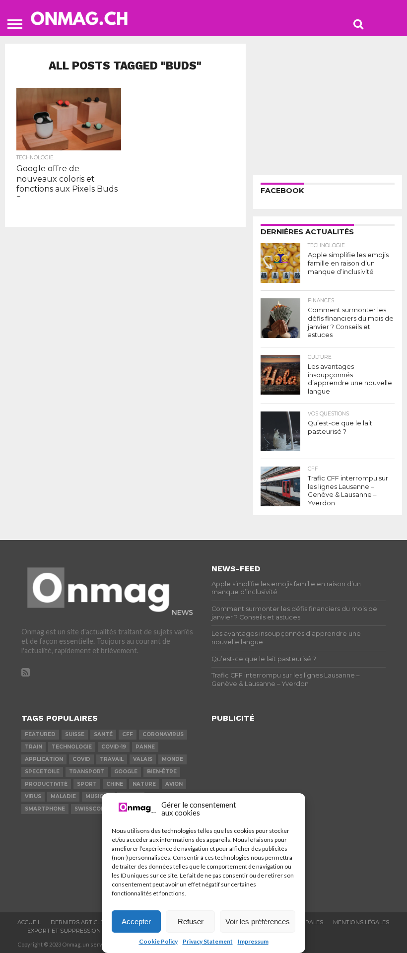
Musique (98, 796)
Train (33, 747)
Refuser (191, 921)
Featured (40, 734)
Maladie (63, 796)
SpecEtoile (42, 771)
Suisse (74, 734)
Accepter (136, 921)
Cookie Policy (158, 941)
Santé (103, 734)
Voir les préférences (257, 921)
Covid (81, 759)
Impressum (253, 941)
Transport (87, 771)
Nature (144, 784)
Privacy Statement (208, 941)
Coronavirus (163, 734)
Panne (145, 747)
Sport (87, 784)
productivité (46, 784)
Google (125, 771)
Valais (142, 759)
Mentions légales (361, 922)
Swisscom (90, 809)
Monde (172, 759)
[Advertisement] (327, 106)
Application (44, 759)
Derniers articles (79, 922)
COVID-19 (113, 747)
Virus (33, 796)
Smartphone (45, 809)
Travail (112, 759)
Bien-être (162, 771)
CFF (127, 734)
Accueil (29, 922)
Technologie (72, 747)
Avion (174, 784)
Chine (114, 784)
